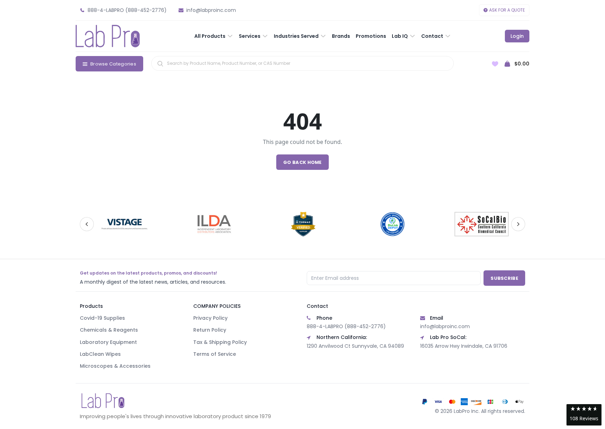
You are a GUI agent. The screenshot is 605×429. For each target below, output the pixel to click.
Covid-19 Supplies (102, 317)
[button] (583, 414)
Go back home (302, 162)
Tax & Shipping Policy (220, 342)
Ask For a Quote (507, 10)
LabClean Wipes (100, 354)
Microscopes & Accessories (115, 365)
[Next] (518, 224)
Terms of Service (214, 354)
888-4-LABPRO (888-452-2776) (346, 326)
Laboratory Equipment (108, 342)
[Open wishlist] (495, 64)
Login (517, 36)
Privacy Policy (210, 317)
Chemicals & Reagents (109, 329)
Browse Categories (113, 64)
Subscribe (504, 278)
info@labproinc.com (445, 326)
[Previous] (87, 224)
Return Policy (209, 329)
